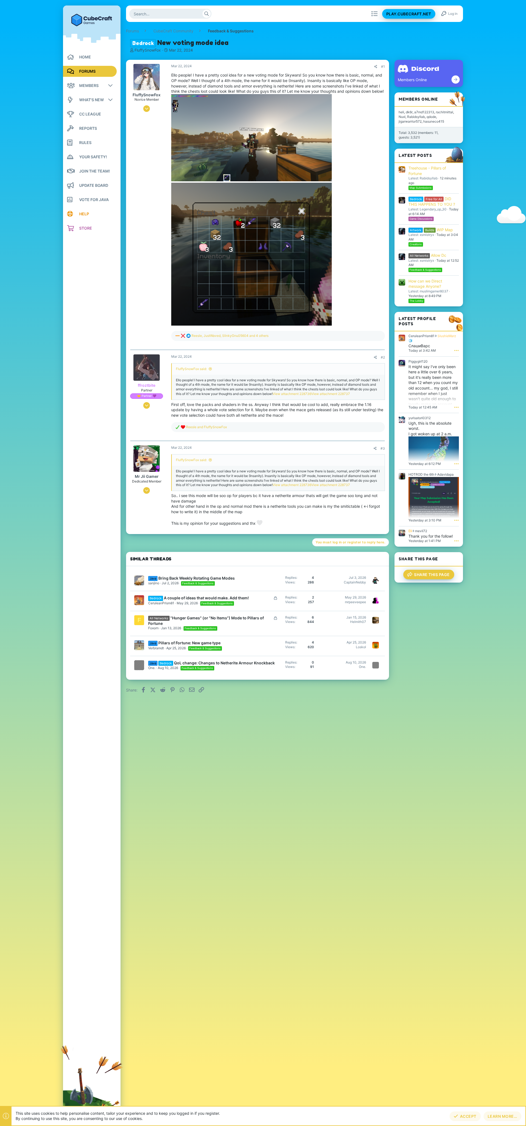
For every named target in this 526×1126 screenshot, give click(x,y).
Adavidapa (445, 474)
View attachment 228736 (292, 394)
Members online (418, 99)
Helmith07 (358, 622)
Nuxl (402, 117)
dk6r (409, 112)
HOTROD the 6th (421, 474)
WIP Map (431, 229)
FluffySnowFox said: (191, 369)
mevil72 (421, 531)
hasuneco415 (433, 121)
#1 (383, 66)
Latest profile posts (417, 321)
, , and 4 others (229, 336)
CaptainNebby (355, 582)
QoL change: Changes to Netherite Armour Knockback (224, 663)
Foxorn (153, 628)
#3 (383, 448)
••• (456, 350)
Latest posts (415, 155)
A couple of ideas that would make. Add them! (206, 598)
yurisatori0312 (419, 418)
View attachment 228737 (330, 394)
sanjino (153, 583)
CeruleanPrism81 (161, 603)
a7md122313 (424, 112)
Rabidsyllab (416, 117)
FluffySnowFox (148, 50)
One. (151, 668)
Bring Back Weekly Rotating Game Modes (196, 578)
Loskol (361, 647)
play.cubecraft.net (408, 14)
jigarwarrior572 (410, 121)
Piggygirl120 (418, 361)
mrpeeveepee (355, 602)
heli (401, 112)
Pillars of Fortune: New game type (189, 642)
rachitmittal (444, 112)
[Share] (375, 66)
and (206, 427)
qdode (431, 117)
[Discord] (455, 79)
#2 (383, 357)
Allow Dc (428, 255)
